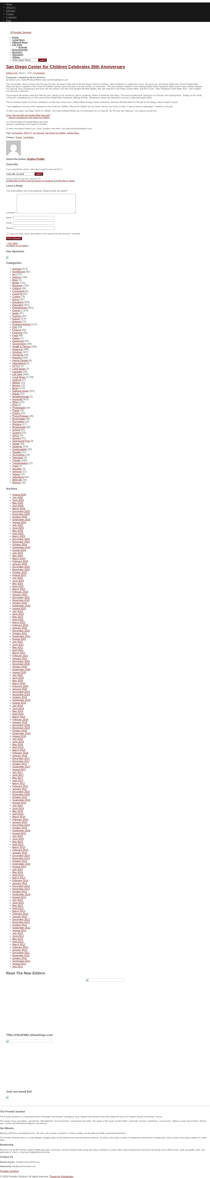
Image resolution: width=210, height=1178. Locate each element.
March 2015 (18, 847)
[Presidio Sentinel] (20, 32)
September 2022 (21, 605)
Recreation (18, 421)
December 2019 (21, 691)
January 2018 (19, 755)
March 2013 (18, 911)
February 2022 (20, 625)
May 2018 (17, 744)
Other (15, 402)
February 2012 (20, 947)
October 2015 (19, 828)
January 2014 (19, 883)
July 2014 (17, 869)
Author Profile (36, 159)
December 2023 (21, 567)
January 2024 (19, 564)
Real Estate (18, 418)
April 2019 (18, 714)
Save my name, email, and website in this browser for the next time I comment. (45, 234)
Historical (17, 349)
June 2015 (18, 839)
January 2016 (19, 822)
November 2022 (21, 600)
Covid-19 (17, 294)
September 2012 (21, 927)
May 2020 (17, 680)
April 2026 (18, 505)
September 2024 (21, 547)
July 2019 (17, 705)
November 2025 (21, 514)
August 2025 (19, 522)
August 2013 (19, 897)
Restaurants (19, 427)
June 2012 (18, 936)
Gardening (18, 341)
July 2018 (17, 739)
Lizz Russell (38, 133)
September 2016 (21, 800)
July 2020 (17, 675)
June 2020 (18, 678)
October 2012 (19, 925)
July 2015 (17, 836)
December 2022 (21, 597)
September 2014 (21, 864)
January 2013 (19, 916)
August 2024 (19, 550)
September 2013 (21, 894)
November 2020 (21, 664)
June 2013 (18, 902)
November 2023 (21, 569)
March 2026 (18, 508)
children (16, 288)
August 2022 (19, 608)
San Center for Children (55, 133)
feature (16, 319)
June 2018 (18, 741)
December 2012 (21, 919)
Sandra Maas (73, 133)
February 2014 (20, 880)
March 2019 (18, 716)
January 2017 (19, 789)
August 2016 (19, 803)
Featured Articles (21, 324)
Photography (19, 407)
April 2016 (18, 814)
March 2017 (18, 783)
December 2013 (21, 886)
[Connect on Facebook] (42, 181)
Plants (15, 410)
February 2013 (20, 914)
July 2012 (17, 933)
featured (16, 321)
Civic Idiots (13, 243)
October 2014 (19, 861)
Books (15, 282)
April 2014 (18, 875)
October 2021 (19, 633)
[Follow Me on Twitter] (64, 181)
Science (16, 432)
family (15, 313)
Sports (15, 443)
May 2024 (17, 555)
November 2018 (21, 728)
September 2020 (21, 669)
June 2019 (18, 708)
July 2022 (17, 611)
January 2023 (19, 594)
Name (9, 218)
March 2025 (18, 536)
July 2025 (17, 525)
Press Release (20, 416)
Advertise (10, 10)
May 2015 (17, 841)
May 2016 (17, 811)
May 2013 (17, 905)
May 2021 (17, 647)
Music (15, 388)
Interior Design (20, 360)
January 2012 (19, 950)
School (16, 430)
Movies (16, 385)
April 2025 (18, 533)
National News (20, 42)
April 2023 (18, 586)
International (19, 363)
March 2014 (18, 877)
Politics (16, 413)
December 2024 (21, 539)
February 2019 (20, 719)
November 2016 (21, 794)
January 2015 (19, 852)
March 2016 (18, 816)
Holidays (17, 352)
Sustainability (19, 449)
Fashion (16, 316)
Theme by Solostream (61, 1176)
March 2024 (18, 558)
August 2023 (19, 575)
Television (17, 457)
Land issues (19, 369)
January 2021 (19, 658)
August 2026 (19, 494)
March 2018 (18, 750)
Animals (22, 47)
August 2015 (19, 833)
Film (14, 327)
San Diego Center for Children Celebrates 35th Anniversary (65, 66)
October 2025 (19, 517)
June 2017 (18, 775)
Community (18, 291)
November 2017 (21, 761)
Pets (14, 405)
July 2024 (17, 553)
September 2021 (21, 636)
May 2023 (17, 583)
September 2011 (21, 961)
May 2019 (17, 711)
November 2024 (21, 542)
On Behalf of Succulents (17, 245)
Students (17, 446)
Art (13, 274)
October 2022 (19, 603)
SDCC (16, 435)
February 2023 (20, 592)
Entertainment (20, 50)
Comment (11, 213)
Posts (8, 20)
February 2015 (20, 850)
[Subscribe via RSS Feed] (18, 181)
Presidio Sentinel (9, 1171)
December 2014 (21, 855)
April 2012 (18, 941)
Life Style (17, 45)
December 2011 (21, 952)
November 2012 (21, 922)
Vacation (17, 468)
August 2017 (19, 769)
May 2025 (17, 530)
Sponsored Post (21, 441)
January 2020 (19, 689)
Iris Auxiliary (17, 133)
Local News (18, 40)
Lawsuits (17, 371)
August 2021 (19, 639)
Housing (17, 357)
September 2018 (21, 733)
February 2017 (20, 786)
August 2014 (19, 866)
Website (9, 228)
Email (9, 223)
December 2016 (21, 791)
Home (9, 4)
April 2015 (18, 844)
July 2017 (17, 772)
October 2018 (19, 730)
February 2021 (20, 655)
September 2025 (21, 519)
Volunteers (18, 477)
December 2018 (21, 725)
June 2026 (18, 500)
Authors (16, 277)
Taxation (17, 452)
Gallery (16, 338)
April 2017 (18, 780)
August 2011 (19, 964)
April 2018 (18, 747)
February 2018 (20, 753)
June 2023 (18, 580)
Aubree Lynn (11, 73)
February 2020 (20, 686)
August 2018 (19, 736)
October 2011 (19, 958)
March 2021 (18, 653)
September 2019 (21, 700)
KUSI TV (28, 133)
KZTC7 (16, 366)
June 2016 (18, 808)
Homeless (17, 355)
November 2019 (21, 694)
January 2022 (19, 628)
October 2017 (19, 764)
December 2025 (21, 511)
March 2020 (18, 683)
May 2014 (17, 872)
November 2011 (21, 955)
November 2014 (21, 858)
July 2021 (17, 642)
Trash (15, 466)
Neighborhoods (20, 396)
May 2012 (17, 939)
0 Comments (39, 73)
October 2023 (19, 572)
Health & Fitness (21, 346)
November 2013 (21, 889)
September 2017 (21, 766)
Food (15, 335)
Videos (16, 57)
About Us (11, 7)
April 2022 (18, 619)
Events (19, 137)
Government (19, 344)
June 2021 (18, 644)
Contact (10, 13)
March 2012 (18, 944)
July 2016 (17, 805)
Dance (16, 299)
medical (16, 380)
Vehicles (17, 471)
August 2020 (19, 672)
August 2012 (19, 930)
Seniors (16, 438)
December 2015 (21, 825)
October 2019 (19, 697)
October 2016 (19, 797)
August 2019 (19, 703)
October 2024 (19, 544)
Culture (16, 296)
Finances (17, 332)
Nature (16, 394)
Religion (17, 424)
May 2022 (17, 617)
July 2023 (17, 578)
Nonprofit (17, 399)
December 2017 (21, 758)
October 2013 (19, 891)
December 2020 (21, 661)
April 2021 (18, 650)
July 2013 (17, 900)
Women (16, 482)
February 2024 (20, 561)
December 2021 (21, 630)
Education (17, 55)
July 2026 (17, 497)
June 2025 (18, 528)
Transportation (20, 463)
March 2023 (18, 589)
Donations (18, 302)
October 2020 (19, 666)
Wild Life (17, 480)
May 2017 (17, 778)
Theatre (16, 460)
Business (17, 52)
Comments (11, 17)
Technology (18, 455)
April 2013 (18, 908)
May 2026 (17, 503)
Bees (15, 280)
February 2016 (20, 819)
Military (16, 382)
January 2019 (19, 722)
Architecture (18, 271)
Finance (16, 330)
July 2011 (17, 966)
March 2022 (18, 622)
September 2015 (21, 830)
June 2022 (18, 614)
